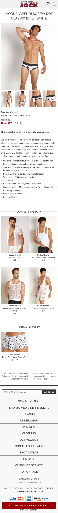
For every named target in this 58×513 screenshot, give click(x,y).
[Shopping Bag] (54, 4)
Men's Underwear (10, 373)
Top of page (29, 471)
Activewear (29, 439)
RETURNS (19, 488)
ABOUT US (8, 488)
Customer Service (29, 465)
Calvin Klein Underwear (28, 373)
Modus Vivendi (10, 112)
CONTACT (49, 488)
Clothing (29, 433)
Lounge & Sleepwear (29, 446)
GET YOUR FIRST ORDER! (31, 505)
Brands (29, 414)
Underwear (29, 420)
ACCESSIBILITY (21, 491)
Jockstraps (38, 378)
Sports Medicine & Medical (29, 407)
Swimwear (29, 427)
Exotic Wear (29, 452)
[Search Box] (48, 4)
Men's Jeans (44, 373)
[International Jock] (29, 2)
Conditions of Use (32, 509)
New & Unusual (29, 401)
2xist (45, 378)
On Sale (29, 459)
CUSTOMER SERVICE (34, 488)
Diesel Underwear (34, 376)
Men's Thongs (26, 378)
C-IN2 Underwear (19, 376)
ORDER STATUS (36, 491)
